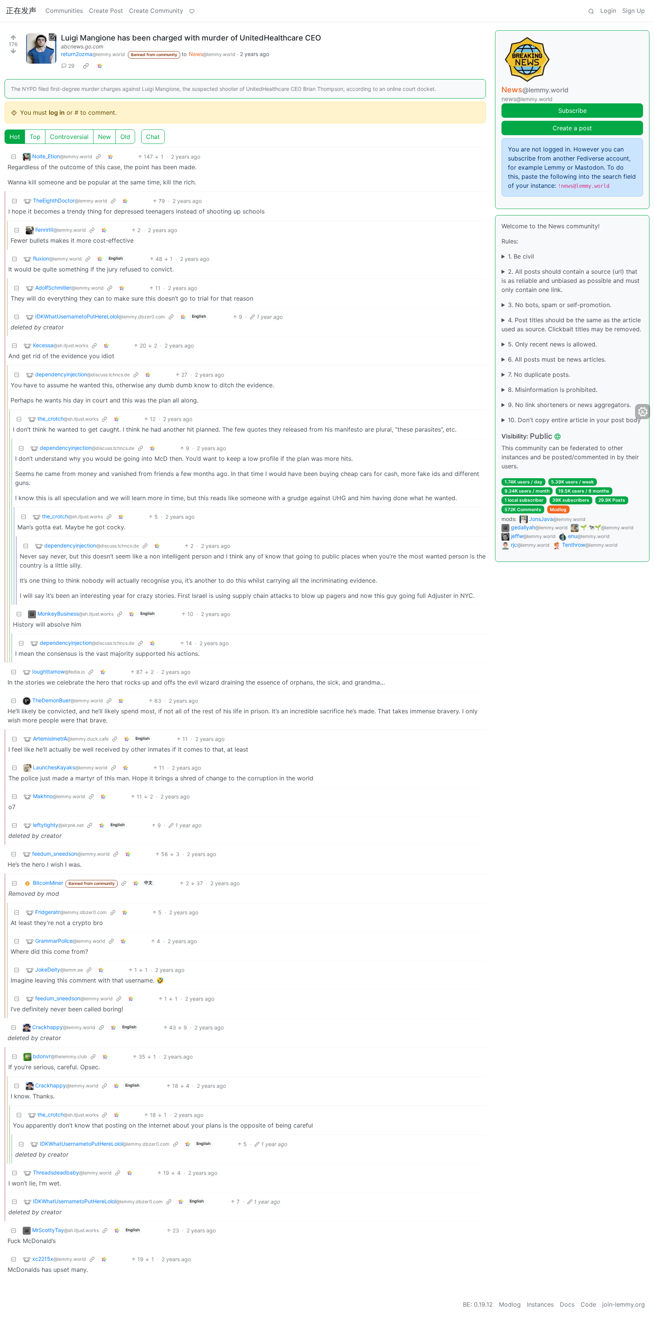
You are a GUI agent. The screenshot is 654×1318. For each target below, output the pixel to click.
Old (125, 136)
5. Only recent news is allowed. (552, 344)
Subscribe (572, 110)
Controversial (69, 136)
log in (57, 112)
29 (71, 65)
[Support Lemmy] (192, 10)
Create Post (106, 10)
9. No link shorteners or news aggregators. (569, 405)
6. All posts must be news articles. (557, 359)
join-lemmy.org (623, 1304)
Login (608, 10)
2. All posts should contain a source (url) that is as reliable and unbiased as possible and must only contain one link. (570, 280)
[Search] (591, 10)
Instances (540, 1304)
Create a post (572, 128)
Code (588, 1304)
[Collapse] (14, 156)
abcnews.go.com (82, 46)
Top (35, 136)
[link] (86, 66)
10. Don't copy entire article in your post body (574, 420)
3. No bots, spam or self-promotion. (559, 305)
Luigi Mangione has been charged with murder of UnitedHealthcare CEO (191, 37)
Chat (153, 136)
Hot (14, 136)
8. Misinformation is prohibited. (552, 389)
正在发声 (21, 10)
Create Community (156, 10)
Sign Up (633, 10)
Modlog (558, 509)
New (104, 136)
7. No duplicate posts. (539, 374)
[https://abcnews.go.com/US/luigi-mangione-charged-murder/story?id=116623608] (41, 48)
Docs (567, 1304)
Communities (64, 10)
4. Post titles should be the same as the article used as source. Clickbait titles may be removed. (571, 324)
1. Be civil (521, 256)
